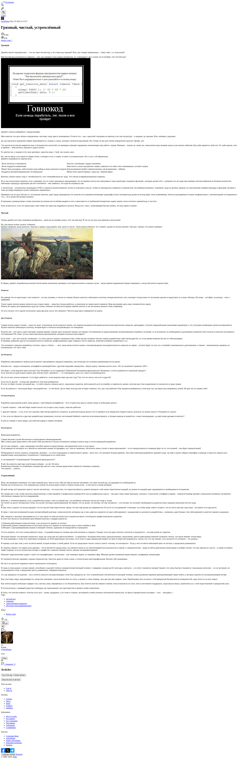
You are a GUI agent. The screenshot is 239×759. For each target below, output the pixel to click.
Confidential (11, 728)
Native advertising (13, 740)
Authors (9, 706)
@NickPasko (6, 649)
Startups (9, 745)
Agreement (10, 725)
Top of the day (7, 675)
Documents (10, 723)
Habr (14, 757)
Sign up (9, 690)
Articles (9, 699)
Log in (8, 688)
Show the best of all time (11, 680)
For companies (12, 721)
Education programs (14, 743)
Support (19, 754)
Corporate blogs (12, 736)
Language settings (8, 754)
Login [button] (3, 16)
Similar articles (19, 675)
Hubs (8, 703)
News (8, 701)
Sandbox (9, 708)
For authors (10, 719)
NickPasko (5, 21)
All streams (9, 2)
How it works (11, 716)
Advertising (10, 738)
